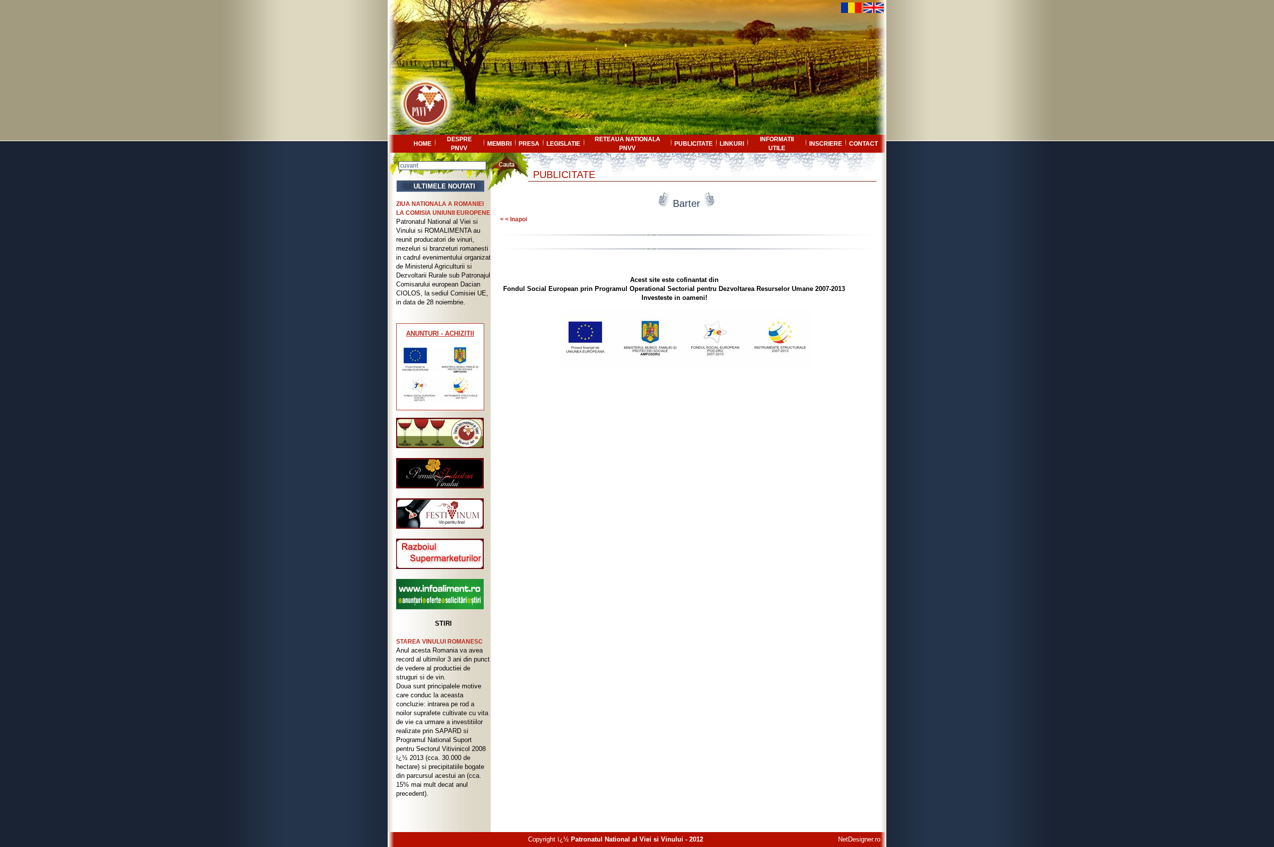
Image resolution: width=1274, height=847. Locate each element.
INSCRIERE (825, 143)
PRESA (529, 143)
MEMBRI (499, 143)
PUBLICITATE (693, 143)
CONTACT (863, 143)
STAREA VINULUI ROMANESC (439, 641)
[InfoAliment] (440, 607)
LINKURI (732, 143)
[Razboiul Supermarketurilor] (440, 566)
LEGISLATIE (563, 143)
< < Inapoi (513, 219)
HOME (422, 143)
